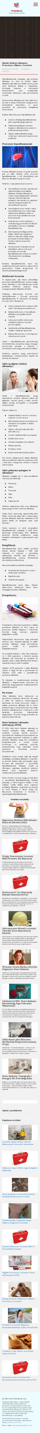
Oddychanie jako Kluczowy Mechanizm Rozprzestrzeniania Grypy (19, 1041)
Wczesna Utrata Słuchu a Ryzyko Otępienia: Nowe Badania (19, 968)
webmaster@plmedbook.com (22, 1425)
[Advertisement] (20, 37)
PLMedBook (16, 11)
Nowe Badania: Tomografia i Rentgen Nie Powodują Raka (17, 1077)
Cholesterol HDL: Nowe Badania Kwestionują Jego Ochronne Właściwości (19, 1003)
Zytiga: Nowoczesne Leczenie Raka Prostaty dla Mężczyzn (17, 857)
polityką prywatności (14, 1422)
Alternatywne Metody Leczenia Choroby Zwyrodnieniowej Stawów (19, 930)
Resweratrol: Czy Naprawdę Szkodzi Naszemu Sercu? (17, 893)
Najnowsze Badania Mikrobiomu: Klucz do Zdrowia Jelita (19, 821)
